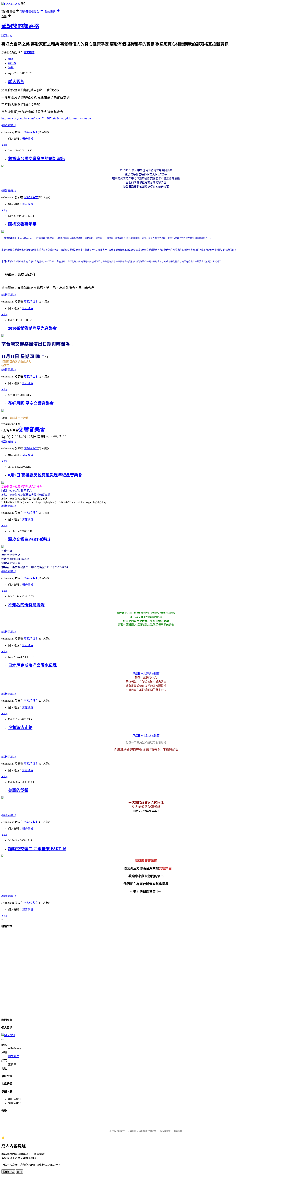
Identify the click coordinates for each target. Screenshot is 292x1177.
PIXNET (121, 1131)
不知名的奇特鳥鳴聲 (26, 605)
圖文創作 (29, 52)
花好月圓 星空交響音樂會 (31, 403)
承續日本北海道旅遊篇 (146, 673)
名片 (11, 67)
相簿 (11, 59)
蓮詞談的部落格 (20, 26)
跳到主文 (6, 35)
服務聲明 (178, 1131)
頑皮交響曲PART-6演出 (29, 539)
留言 (35, 132)
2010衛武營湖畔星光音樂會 (32, 328)
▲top (4, 144)
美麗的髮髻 (18, 790)
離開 (19, 1171)
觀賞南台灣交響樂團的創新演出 (36, 158)
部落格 (12, 63)
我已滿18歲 (8, 1171)
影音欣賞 (27, 138)
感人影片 (16, 81)
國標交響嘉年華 (22, 224)
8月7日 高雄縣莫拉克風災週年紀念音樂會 (45, 475)
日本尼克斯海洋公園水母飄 (32, 665)
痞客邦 (28, 132)
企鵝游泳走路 (20, 727)
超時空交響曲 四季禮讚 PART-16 (37, 849)
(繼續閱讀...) (8, 125)
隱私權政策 (165, 1131)
